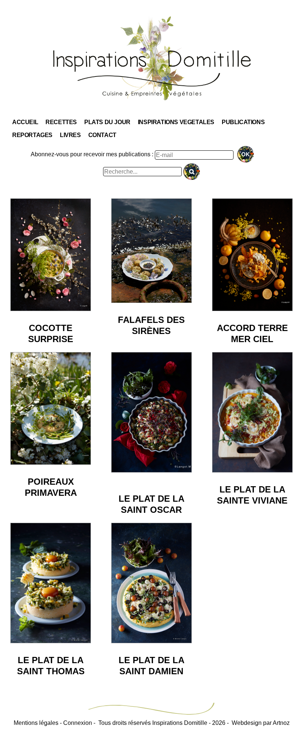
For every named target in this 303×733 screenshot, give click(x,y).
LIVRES (70, 135)
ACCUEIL (25, 122)
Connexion (77, 723)
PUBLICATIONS (243, 122)
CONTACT (102, 135)
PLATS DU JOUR (107, 122)
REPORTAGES (32, 135)
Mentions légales (36, 723)
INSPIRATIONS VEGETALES (176, 122)
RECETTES (61, 122)
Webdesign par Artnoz (261, 723)
